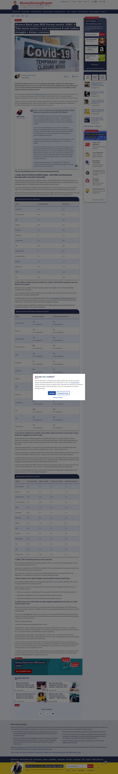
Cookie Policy (75, 382)
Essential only (63, 393)
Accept (51, 393)
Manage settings (58, 397)
